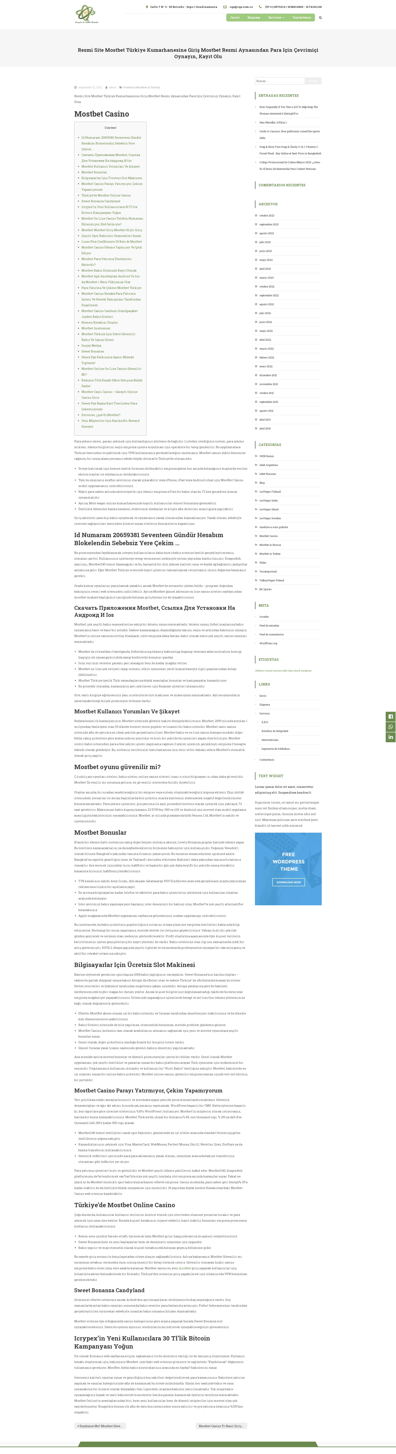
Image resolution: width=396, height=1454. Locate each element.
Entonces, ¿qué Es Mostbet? (100, 415)
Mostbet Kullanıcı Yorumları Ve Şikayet (110, 166)
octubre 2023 (266, 215)
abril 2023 (265, 268)
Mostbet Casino (268, 536)
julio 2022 (265, 313)
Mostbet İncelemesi (96, 328)
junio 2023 (265, 251)
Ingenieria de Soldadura (276, 748)
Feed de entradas (269, 625)
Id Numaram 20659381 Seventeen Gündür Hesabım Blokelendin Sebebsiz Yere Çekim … (111, 143)
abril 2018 (265, 428)
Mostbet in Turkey (148, 87)
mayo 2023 (266, 259)
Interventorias (270, 739)
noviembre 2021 (268, 384)
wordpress (306, 670)
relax (290, 670)
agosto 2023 (266, 233)
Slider (262, 562)
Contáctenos (302, 17)
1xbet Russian (267, 473)
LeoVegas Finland (270, 491)
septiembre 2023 (269, 224)
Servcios (274, 17)
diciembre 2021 (268, 375)
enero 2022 (265, 366)
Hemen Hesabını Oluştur (99, 322)
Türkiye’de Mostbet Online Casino (106, 195)
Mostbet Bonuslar (94, 172)
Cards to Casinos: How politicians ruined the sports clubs (289, 134)
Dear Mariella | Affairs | (273, 122)
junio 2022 (265, 322)
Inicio (234, 17)
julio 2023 (265, 242)
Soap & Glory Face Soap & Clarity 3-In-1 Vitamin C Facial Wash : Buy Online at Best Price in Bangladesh (290, 150)
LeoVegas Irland (268, 509)
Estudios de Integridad (275, 731)
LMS (284, 670)
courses (268, 670)
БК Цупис (265, 589)
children (259, 670)
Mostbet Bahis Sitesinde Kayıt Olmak (109, 270)
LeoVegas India (268, 500)
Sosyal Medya (91, 346)
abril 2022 (265, 339)
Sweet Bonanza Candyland (100, 201)
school (296, 670)
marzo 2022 (266, 348)
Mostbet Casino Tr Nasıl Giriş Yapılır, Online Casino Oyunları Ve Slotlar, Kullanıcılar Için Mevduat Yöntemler (223, 1426)
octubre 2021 (266, 393)
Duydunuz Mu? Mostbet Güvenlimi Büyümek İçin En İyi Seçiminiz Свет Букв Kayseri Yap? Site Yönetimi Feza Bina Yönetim (103, 1426)
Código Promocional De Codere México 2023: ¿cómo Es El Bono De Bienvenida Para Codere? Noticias (289, 165)
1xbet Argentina (268, 465)
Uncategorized (268, 571)
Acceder (264, 616)
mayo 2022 (266, 330)
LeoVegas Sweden (270, 518)
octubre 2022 (266, 286)
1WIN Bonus (266, 456)
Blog (262, 482)
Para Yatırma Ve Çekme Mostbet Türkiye (111, 288)
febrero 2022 (266, 357)
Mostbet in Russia (270, 544)
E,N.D (265, 722)
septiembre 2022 (269, 295)
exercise (277, 670)
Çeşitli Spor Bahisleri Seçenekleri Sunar (111, 236)
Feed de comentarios (271, 634)
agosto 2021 (266, 410)
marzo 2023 (266, 277)
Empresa (254, 17)
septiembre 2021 (268, 401)
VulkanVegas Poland (271, 580)
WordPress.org (268, 643)
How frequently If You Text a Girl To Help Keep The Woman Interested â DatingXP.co (288, 110)
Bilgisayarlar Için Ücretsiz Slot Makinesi (111, 178)
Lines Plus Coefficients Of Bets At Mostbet (111, 242)
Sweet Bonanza (92, 351)
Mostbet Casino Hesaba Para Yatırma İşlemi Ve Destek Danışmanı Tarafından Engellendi (111, 299)
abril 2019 (265, 419)
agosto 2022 (266, 304)
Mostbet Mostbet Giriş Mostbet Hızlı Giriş (111, 230)
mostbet (185, 1268)
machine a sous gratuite (273, 527)
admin (112, 87)
